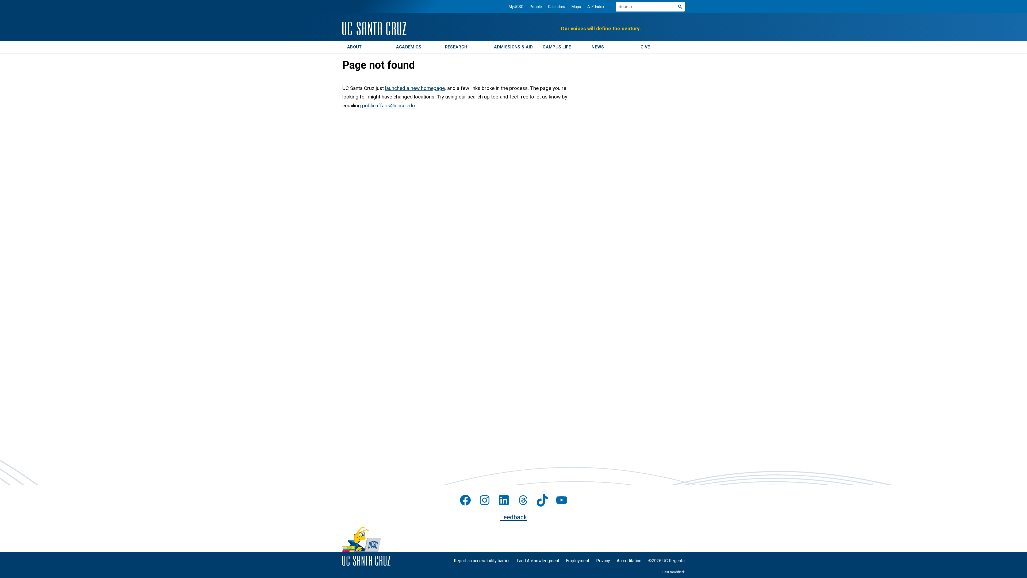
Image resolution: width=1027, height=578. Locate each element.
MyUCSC (516, 7)
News (598, 47)
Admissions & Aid (513, 47)
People (536, 7)
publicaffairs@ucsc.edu (388, 105)
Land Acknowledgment (538, 560)
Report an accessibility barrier (482, 560)
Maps (576, 7)
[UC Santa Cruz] (374, 28)
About (354, 47)
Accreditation (629, 560)
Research (456, 47)
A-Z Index (595, 7)
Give (645, 47)
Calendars (556, 7)
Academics (408, 47)
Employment (577, 560)
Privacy (603, 560)
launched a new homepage (415, 88)
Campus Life (557, 47)
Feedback (513, 517)
